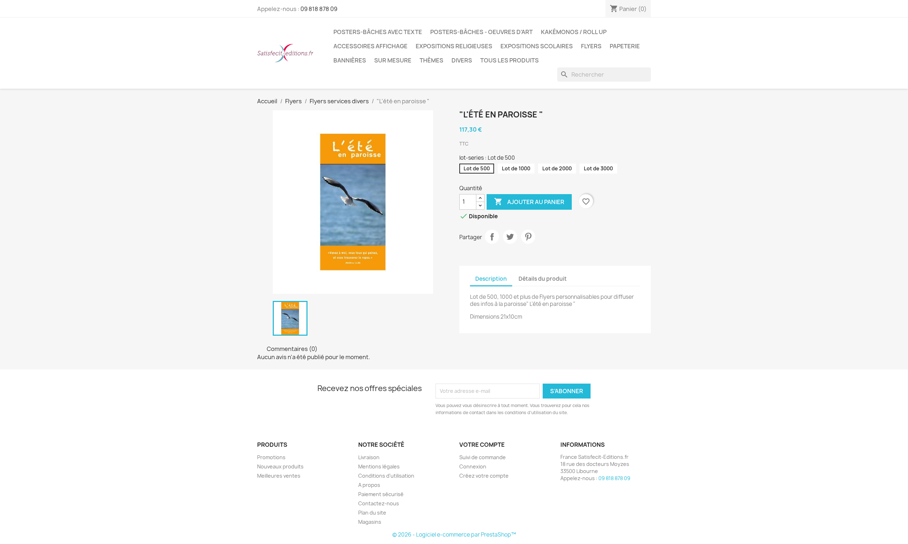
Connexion (472, 466)
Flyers (591, 46)
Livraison (369, 457)
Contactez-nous (378, 503)
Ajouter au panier (529, 201)
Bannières (349, 60)
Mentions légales (379, 466)
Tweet (510, 237)
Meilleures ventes (278, 475)
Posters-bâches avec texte (377, 32)
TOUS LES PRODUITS (509, 60)
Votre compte (482, 445)
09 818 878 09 (318, 9)
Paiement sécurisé (381, 494)
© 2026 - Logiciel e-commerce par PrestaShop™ (454, 534)
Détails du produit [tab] (543, 278)
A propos (369, 485)
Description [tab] (491, 278)
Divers (462, 60)
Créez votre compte (484, 475)
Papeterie (625, 46)
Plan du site (372, 512)
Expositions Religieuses (454, 46)
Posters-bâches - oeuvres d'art (481, 32)
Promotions (271, 457)
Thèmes (431, 60)
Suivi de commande (482, 457)
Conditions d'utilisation (386, 475)
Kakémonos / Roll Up (574, 32)
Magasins (369, 521)
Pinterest (528, 237)
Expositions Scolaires (536, 46)
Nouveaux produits (280, 466)
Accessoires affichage (370, 46)
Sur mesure (392, 60)
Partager (492, 237)
